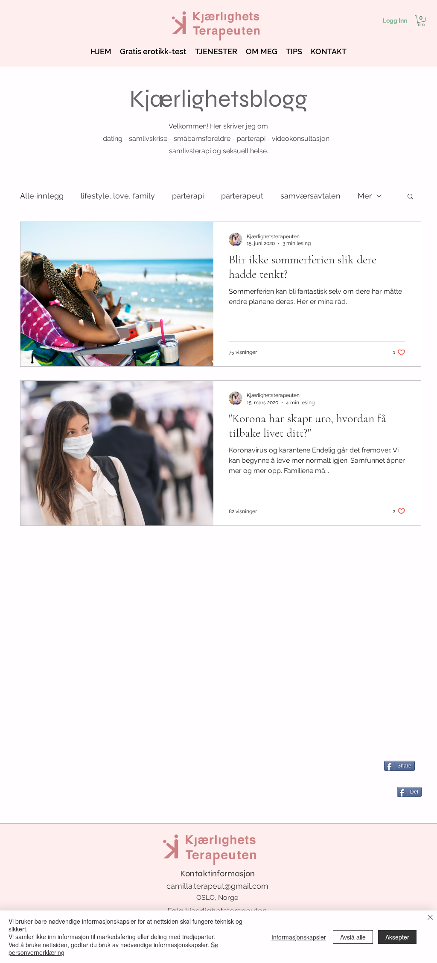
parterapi (188, 195)
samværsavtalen (310, 195)
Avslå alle (353, 937)
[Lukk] (430, 918)
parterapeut (242, 195)
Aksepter (397, 937)
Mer (365, 195)
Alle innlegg (42, 195)
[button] (421, 20)
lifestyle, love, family (118, 195)
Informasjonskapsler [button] (298, 937)
